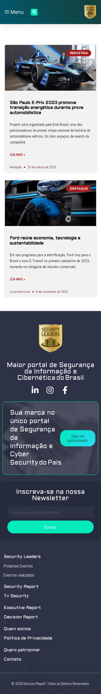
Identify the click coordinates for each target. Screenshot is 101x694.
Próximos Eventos (18, 566)
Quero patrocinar (22, 650)
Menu (16, 12)
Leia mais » (17, 154)
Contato (12, 659)
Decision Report (21, 617)
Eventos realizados (19, 575)
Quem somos (17, 629)
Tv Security (16, 596)
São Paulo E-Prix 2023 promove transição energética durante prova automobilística (46, 108)
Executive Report (22, 608)
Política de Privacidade (28, 638)
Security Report (21, 587)
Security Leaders (22, 557)
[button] (77, 438)
